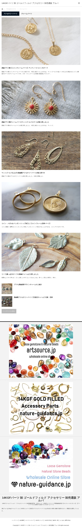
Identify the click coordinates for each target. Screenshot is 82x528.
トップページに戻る (9, 311)
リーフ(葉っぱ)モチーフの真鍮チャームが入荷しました (20, 274)
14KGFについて (39, 520)
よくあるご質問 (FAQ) (65, 520)
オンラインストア (29, 520)
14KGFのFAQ (48, 520)
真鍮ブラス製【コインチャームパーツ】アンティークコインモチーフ (25, 68)
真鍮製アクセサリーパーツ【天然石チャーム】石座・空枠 (33, 297)
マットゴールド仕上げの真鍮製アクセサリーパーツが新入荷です (23, 173)
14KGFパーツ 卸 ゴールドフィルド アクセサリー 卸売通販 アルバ (30, 3)
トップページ (15, 520)
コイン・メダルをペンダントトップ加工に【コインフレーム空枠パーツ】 (26, 223)
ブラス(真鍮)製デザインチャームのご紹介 (28, 284)
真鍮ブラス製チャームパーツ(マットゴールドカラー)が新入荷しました (25, 122)
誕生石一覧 (55, 520)
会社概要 (22, 520)
